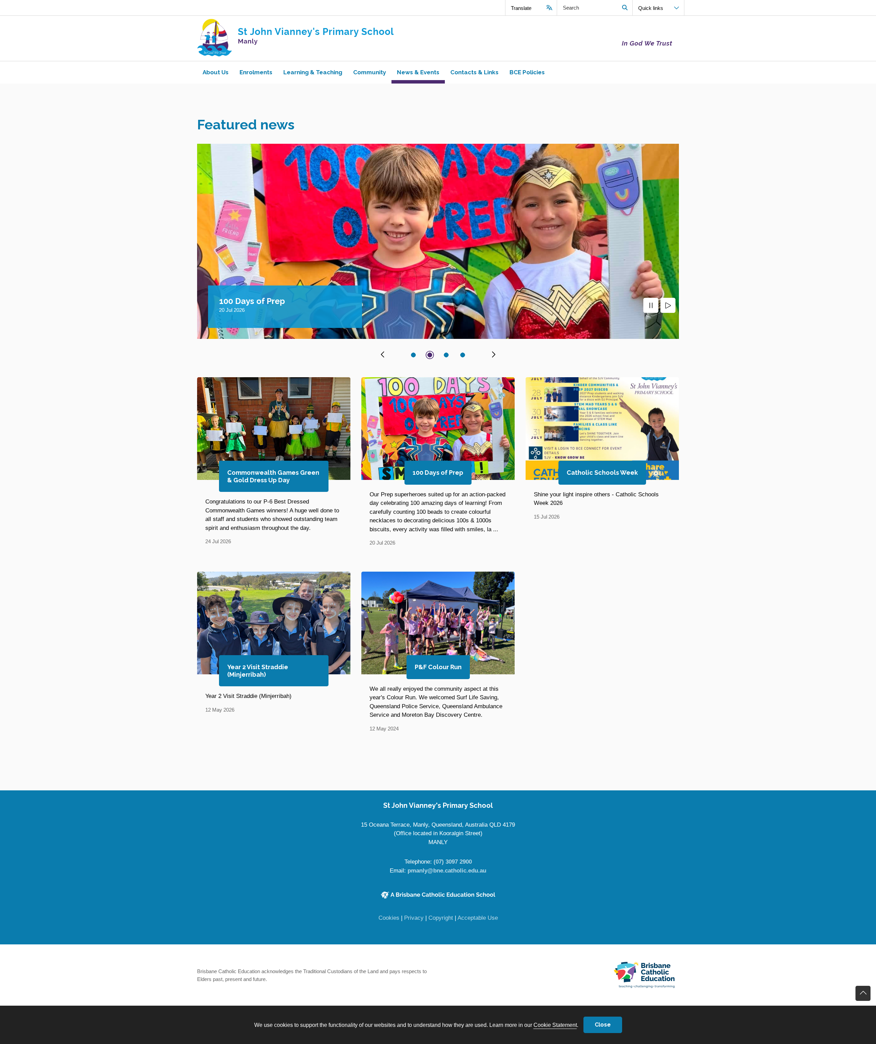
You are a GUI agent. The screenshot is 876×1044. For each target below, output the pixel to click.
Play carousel (667, 305)
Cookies (388, 918)
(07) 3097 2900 (453, 861)
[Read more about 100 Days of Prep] (285, 306)
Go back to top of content (863, 993)
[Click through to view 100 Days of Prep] (438, 469)
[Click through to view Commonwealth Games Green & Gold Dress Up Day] (273, 469)
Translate (521, 8)
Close (603, 1024)
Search (624, 7)
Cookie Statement (555, 1025)
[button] (413, 354)
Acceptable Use (478, 918)
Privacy (414, 918)
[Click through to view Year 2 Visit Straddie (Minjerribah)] (273, 659)
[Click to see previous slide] (382, 354)
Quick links (650, 8)
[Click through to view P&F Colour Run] (438, 659)
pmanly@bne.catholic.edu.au (447, 870)
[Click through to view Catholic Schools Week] (602, 469)
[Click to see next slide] (493, 354)
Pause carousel (650, 305)
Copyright (440, 918)
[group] (438, 241)
